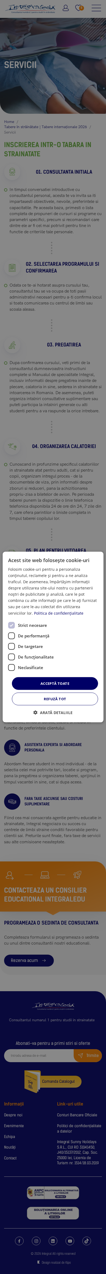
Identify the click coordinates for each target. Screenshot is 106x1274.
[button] (53, 712)
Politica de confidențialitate (58, 612)
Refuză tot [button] (55, 698)
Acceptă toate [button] (54, 683)
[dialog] (53, 637)
